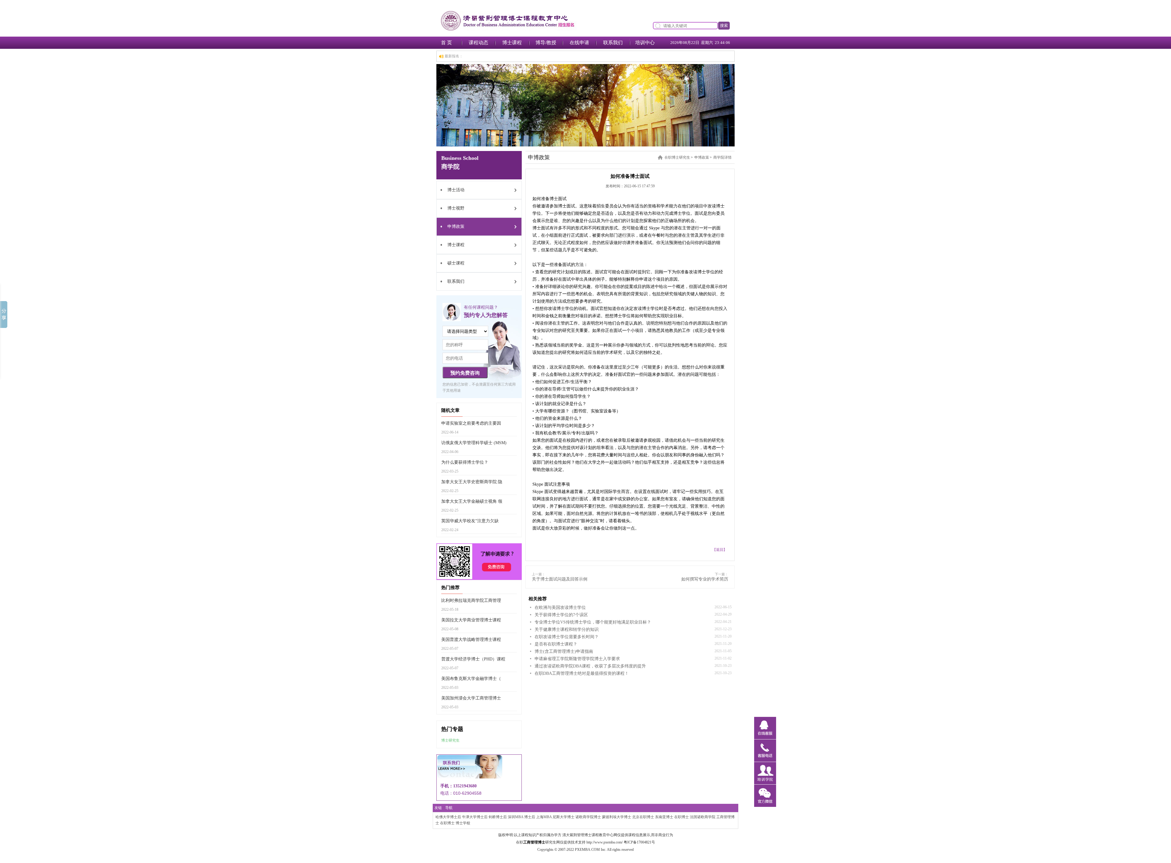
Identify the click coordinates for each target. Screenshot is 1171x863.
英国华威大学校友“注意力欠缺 (470, 521)
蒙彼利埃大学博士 (616, 817)
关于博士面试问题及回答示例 (559, 579)
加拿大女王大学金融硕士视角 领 (471, 501)
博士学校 (463, 823)
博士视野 (455, 208)
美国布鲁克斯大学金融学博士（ (471, 678)
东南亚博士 (664, 817)
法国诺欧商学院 (702, 817)
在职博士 (681, 817)
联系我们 (613, 42)
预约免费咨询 (465, 373)
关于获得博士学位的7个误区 (561, 615)
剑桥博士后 (498, 817)
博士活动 (455, 190)
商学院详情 (722, 157)
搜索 (724, 25)
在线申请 (579, 42)
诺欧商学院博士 (588, 817)
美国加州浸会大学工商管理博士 (471, 698)
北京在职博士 (643, 817)
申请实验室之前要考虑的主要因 (471, 423)
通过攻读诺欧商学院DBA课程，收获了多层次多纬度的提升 (590, 666)
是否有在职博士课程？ (556, 644)
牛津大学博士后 (475, 817)
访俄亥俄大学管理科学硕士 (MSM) (474, 442)
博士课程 (512, 42)
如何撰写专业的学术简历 (704, 579)
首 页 (446, 42)
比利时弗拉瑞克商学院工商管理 (471, 600)
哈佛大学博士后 (448, 817)
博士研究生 (450, 740)
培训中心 (645, 42)
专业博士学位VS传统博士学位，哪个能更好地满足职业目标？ (593, 622)
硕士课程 (455, 263)
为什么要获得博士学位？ (464, 462)
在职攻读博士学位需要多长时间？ (567, 637)
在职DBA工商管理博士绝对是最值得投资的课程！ (582, 673)
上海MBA (544, 817)
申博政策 (455, 226)
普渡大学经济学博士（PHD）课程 (473, 659)
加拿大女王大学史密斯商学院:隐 (471, 482)
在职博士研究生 (677, 157)
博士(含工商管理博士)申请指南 (564, 651)
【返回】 (719, 550)
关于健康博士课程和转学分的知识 (567, 629)
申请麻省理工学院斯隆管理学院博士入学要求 (577, 658)
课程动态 (478, 42)
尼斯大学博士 (564, 817)
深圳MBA (515, 817)
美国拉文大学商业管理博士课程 (471, 620)
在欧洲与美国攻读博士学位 (560, 607)
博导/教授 (545, 42)
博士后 (529, 817)
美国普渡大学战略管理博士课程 (471, 639)
